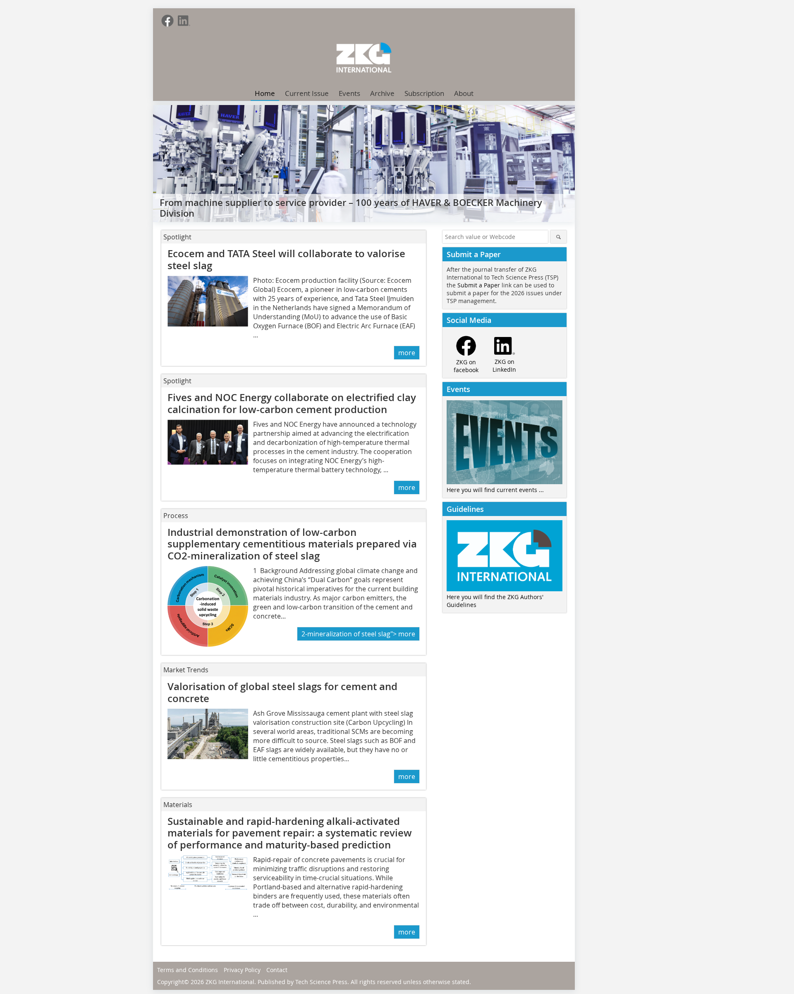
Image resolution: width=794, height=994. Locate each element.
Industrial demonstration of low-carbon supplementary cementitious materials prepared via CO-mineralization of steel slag (292, 544)
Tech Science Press (321, 982)
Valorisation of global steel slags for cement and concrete (282, 692)
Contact (276, 970)
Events (349, 93)
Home (265, 93)
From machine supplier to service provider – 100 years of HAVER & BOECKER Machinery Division (351, 208)
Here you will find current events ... (495, 490)
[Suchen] (558, 236)
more (406, 352)
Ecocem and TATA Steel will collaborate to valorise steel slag (286, 259)
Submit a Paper (478, 285)
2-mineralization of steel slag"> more (358, 633)
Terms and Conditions (187, 970)
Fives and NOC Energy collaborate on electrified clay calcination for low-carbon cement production (291, 403)
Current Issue (307, 93)
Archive (382, 93)
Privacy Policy (242, 970)
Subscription (424, 93)
